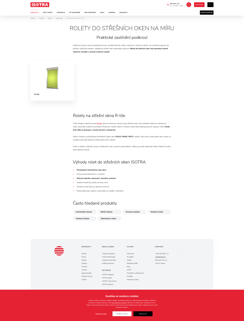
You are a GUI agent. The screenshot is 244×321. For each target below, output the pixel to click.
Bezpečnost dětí (132, 263)
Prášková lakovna (108, 263)
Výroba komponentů (109, 260)
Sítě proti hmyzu (87, 276)
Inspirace (61, 12)
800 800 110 (174, 4)
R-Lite (99, 123)
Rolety (84, 257)
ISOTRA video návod (109, 281)
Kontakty (124, 12)
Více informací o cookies (119, 302)
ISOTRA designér (108, 275)
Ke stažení (130, 257)
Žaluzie (84, 254)
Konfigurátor (207, 12)
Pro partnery (90, 12)
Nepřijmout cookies (122, 314)
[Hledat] (188, 4)
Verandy (84, 267)
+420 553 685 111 (162, 254)
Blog (102, 12)
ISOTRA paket (107, 278)
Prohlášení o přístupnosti (135, 273)
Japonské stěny (87, 273)
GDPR (129, 270)
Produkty (34, 12)
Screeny (84, 270)
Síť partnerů (74, 12)
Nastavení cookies (133, 280)
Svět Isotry (130, 254)
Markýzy (84, 263)
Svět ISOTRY (48, 12)
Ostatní (84, 280)
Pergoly (84, 260)
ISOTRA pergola (107, 284)
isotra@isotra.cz (160, 257)
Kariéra (112, 12)
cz (209, 5)
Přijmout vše (143, 314)
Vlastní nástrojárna (108, 254)
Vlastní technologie (108, 257)
